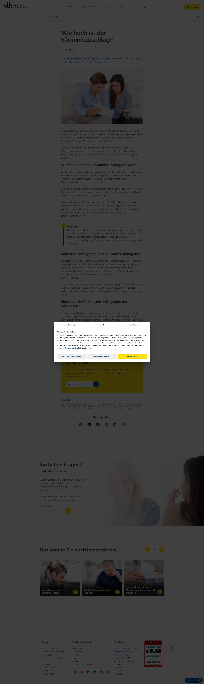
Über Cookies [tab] (134, 325)
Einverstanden (132, 356)
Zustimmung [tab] (70, 325)
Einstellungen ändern (101, 356)
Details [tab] (102, 325)
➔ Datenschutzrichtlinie (72, 348)
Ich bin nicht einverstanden (71, 356)
